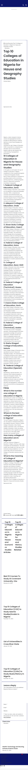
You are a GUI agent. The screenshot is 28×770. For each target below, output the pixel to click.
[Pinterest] (17, 515)
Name (5, 704)
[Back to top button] (0, 767)
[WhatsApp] (3, 765)
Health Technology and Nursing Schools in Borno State (13, 747)
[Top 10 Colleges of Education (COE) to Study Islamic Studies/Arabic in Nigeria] (14, 604)
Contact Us (4, 759)
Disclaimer (3, 761)
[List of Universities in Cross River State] (14, 639)
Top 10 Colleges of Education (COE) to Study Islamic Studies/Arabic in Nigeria (12, 611)
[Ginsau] (10, 5)
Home (6, 43)
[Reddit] (19, 515)
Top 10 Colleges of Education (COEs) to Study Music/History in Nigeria (14, 673)
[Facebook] (0, 765)
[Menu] (2, 5)
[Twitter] (2, 765)
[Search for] (26, 5)
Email (5, 707)
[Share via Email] (21, 515)
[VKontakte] (20, 515)
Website (5, 710)
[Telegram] (4, 765)
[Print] (22, 515)
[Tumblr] (16, 515)
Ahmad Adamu (7, 81)
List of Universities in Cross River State (13, 642)
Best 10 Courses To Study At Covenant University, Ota (12, 578)
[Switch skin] (23, 5)
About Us (3, 757)
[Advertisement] (14, 24)
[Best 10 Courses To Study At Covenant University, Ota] (14, 574)
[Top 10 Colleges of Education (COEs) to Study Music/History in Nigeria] (14, 666)
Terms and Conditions (6, 762)
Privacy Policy (4, 764)
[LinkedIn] (15, 515)
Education (10, 43)
